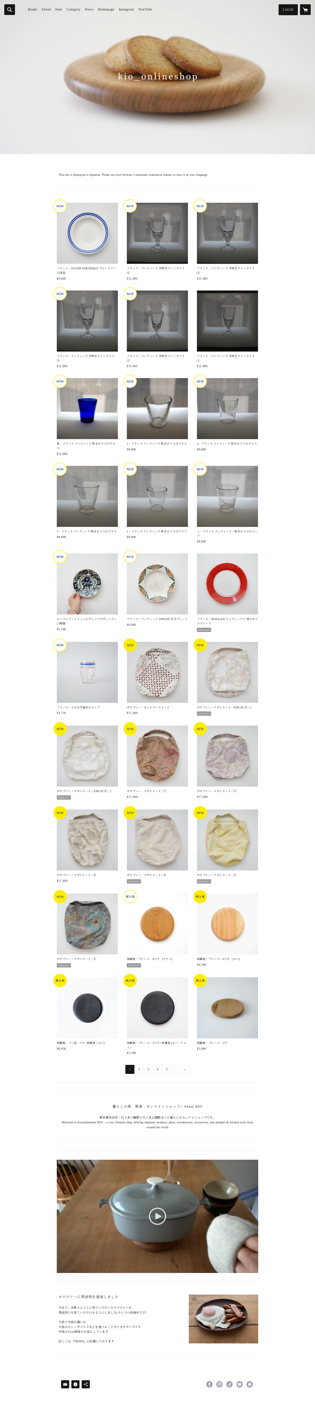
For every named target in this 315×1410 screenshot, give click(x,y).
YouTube (145, 9)
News (89, 9)
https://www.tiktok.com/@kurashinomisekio (229, 1384)
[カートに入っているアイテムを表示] (305, 9)
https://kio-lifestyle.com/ (249, 1384)
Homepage (106, 9)
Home (32, 9)
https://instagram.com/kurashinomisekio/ (219, 1384)
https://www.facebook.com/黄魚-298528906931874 (209, 1384)
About (46, 9)
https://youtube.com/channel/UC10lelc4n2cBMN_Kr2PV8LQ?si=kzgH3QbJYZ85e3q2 (239, 1384)
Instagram (126, 9)
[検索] (9, 9)
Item (58, 9)
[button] (288, 9)
